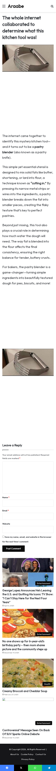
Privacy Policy (28, 759)
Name (5, 497)
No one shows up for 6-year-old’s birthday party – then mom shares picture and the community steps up (24, 645)
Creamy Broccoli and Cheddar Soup (24, 691)
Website (6, 523)
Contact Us (40, 754)
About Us (14, 754)
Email (5, 510)
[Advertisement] (28, 104)
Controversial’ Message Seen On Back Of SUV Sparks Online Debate (26, 732)
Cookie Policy (27, 754)
